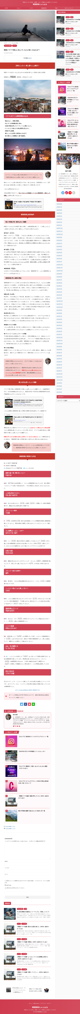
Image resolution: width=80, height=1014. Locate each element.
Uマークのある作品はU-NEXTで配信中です (27, 690)
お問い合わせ (36, 1003)
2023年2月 (59, 331)
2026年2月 (59, 222)
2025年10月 (60, 234)
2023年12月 (60, 301)
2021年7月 (59, 389)
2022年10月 (60, 343)
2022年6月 (59, 355)
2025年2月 (59, 258)
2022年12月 (59, 337)
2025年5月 (59, 249)
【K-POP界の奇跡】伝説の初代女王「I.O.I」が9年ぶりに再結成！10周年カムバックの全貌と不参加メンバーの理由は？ (73, 58)
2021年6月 (59, 392)
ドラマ (31, 8)
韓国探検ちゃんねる (40, 4)
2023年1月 (59, 334)
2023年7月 (59, 316)
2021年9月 (59, 383)
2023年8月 (59, 313)
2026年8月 (59, 204)
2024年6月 (59, 282)
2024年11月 (59, 267)
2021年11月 (59, 376)
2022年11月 (59, 340)
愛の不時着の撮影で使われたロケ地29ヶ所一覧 (31, 811)
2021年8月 (59, 386)
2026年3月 (59, 219)
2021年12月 (59, 373)
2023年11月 (59, 304)
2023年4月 (59, 325)
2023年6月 (59, 319)
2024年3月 (59, 292)
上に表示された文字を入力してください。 (15, 888)
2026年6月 (59, 210)
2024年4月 (59, 288)
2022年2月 (59, 367)
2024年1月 (59, 298)
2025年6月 (59, 246)
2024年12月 (60, 264)
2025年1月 (59, 261)
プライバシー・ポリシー (46, 1003)
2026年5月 (59, 213)
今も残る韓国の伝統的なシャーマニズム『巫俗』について (33, 911)
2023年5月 (59, 322)
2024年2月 (59, 295)
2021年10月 (59, 380)
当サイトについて (69, 8)
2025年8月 (59, 240)
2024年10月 (60, 270)
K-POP (6, 8)
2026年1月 (59, 225)
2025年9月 (59, 237)
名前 (6, 861)
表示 (30, 58)
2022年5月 (59, 358)
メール (7, 867)
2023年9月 (59, 310)
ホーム (30, 1003)
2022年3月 (59, 364)
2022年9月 (59, 346)
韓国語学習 (43, 8)
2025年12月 (60, 228)
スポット (19, 8)
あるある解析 (8, 826)
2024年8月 (59, 276)
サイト (6, 874)
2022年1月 (59, 370)
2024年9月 (59, 273)
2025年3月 (59, 255)
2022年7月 (59, 352)
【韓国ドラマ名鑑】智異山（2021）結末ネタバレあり (32, 942)
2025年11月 (59, 231)
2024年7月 (59, 279)
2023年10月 (60, 307)
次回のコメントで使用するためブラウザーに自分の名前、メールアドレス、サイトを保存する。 (27, 881)
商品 (56, 8)
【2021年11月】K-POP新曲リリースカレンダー (31, 751)
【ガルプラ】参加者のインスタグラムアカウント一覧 (33, 736)
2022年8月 (59, 349)
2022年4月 (59, 361)
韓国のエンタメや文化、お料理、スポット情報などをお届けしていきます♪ (40, 1009)
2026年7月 (59, 207)
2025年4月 (59, 252)
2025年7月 (59, 243)
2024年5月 (59, 285)
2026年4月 (59, 216)
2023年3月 (59, 328)
